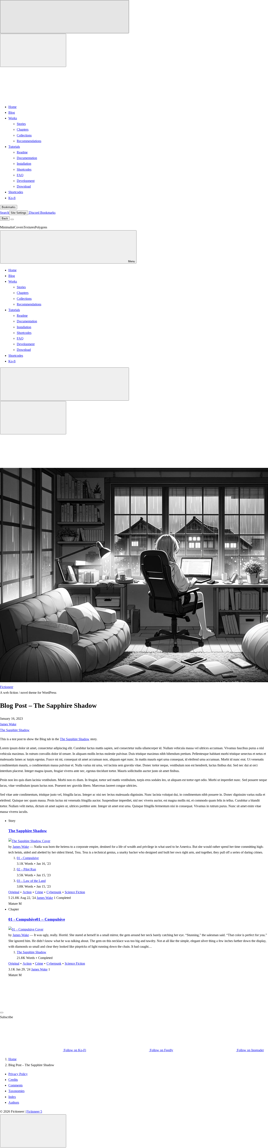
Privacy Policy (18, 1074)
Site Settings (18, 212)
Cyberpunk (53, 892)
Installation (24, 163)
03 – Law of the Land (31, 881)
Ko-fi (11, 198)
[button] (134, 1033)
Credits (13, 1079)
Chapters (22, 129)
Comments (15, 1085)
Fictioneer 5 (34, 1111)
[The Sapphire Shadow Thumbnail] (29, 841)
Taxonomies (16, 1091)
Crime (39, 892)
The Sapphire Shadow (15, 730)
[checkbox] (64, 16)
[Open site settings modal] (33, 50)
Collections (24, 135)
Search (4, 212)
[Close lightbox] (33, 1131)
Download (24, 186)
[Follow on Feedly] (34, 1011)
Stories (21, 124)
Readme (22, 152)
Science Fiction (75, 892)
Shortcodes (24, 169)
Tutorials (14, 146)
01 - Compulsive (28, 858)
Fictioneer (6, 687)
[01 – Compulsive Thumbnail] (25, 929)
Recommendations (29, 141)
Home (12, 107)
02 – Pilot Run (26, 869)
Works (12, 118)
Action (27, 892)
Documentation (27, 158)
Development (26, 181)
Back (5, 218)
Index (12, 1097)
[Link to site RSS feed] (31, 97)
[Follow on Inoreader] (97, 1011)
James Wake (8, 724)
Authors (13, 1102)
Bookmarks (8, 207)
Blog (11, 112)
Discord (33, 212)
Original (13, 892)
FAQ (20, 175)
